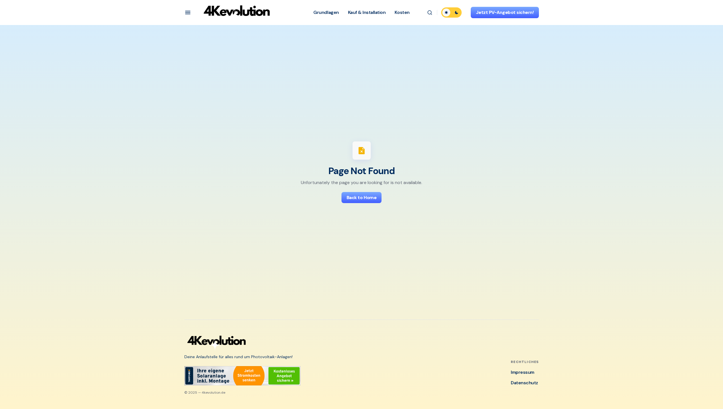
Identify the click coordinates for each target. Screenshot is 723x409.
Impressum (522, 372)
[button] (187, 12)
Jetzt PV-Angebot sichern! (505, 12)
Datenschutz (524, 383)
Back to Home (361, 198)
